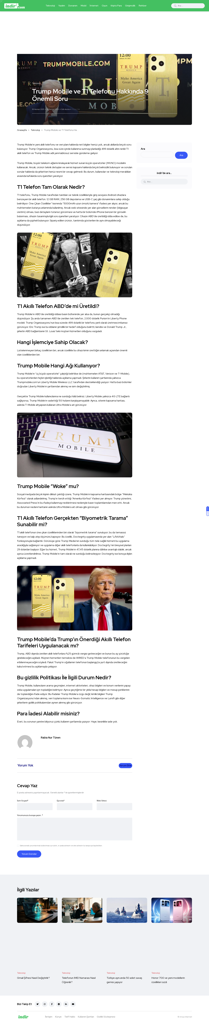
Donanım (72, 5)
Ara (143, 148)
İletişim (48, 1016)
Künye (58, 1016)
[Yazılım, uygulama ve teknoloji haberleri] (14, 6)
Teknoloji (50, 5)
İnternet (94, 5)
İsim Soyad (22, 800)
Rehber (142, 5)
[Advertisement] (104, 33)
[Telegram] (59, 1004)
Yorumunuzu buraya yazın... (30, 815)
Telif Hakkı (69, 1016)
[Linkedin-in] (66, 1004)
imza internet (186, 1016)
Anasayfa (22, 130)
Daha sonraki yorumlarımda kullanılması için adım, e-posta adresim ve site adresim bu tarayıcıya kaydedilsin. (61, 845)
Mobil (83, 5)
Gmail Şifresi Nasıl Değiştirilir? (33, 977)
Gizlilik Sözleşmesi (106, 1016)
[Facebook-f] (52, 1004)
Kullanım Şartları (86, 1016)
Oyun (104, 5)
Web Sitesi (102, 800)
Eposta (61, 800)
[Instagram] (44, 1004)
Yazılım (61, 5)
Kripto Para (116, 5)
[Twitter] (37, 1004)
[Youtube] (73, 1004)
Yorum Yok (76, 109)
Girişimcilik (130, 5)
